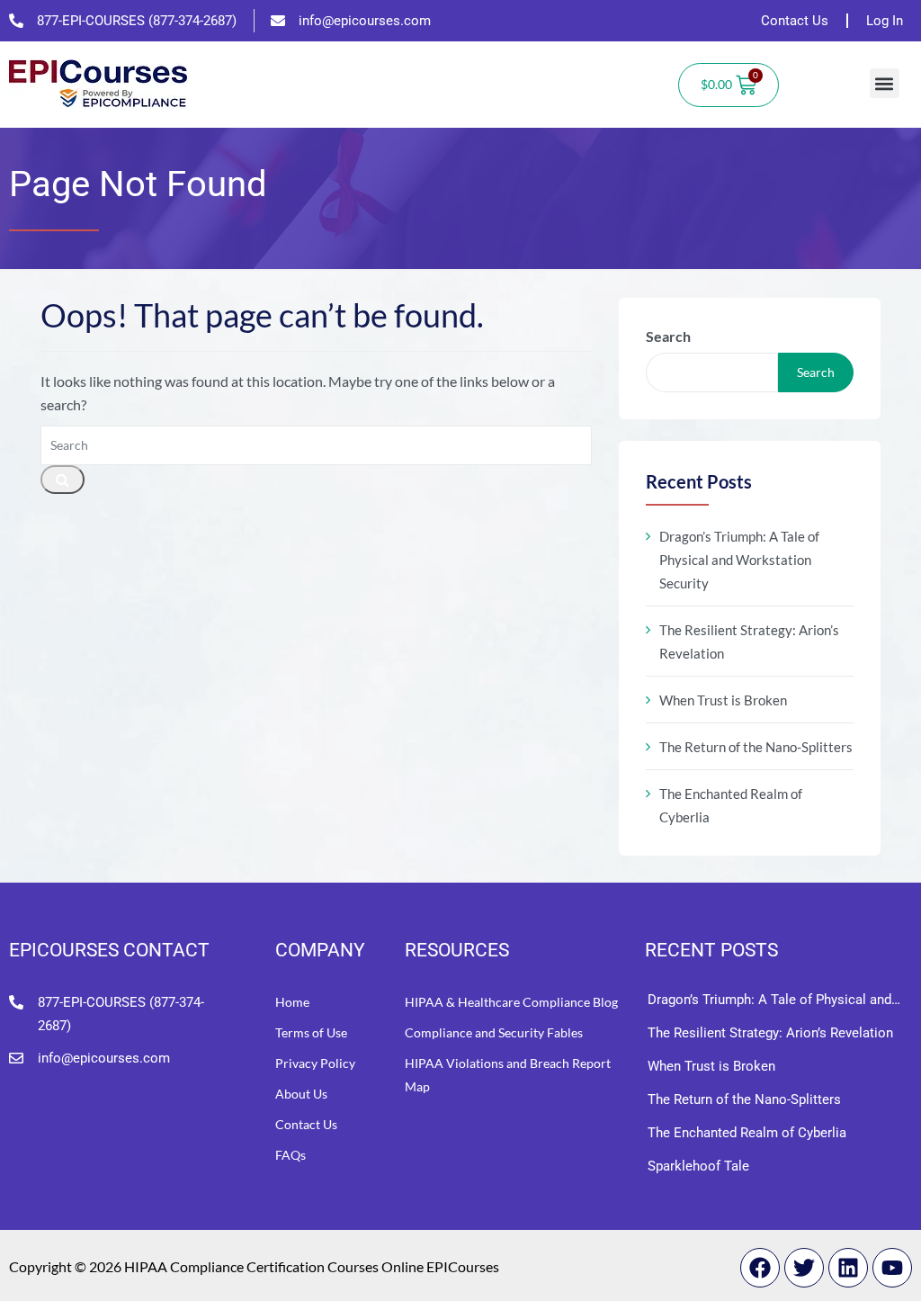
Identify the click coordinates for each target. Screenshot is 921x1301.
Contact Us (794, 21)
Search (668, 336)
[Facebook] (760, 1268)
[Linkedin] (848, 1268)
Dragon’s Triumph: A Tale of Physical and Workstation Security (739, 559)
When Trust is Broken (723, 700)
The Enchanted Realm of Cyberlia (730, 805)
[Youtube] (892, 1268)
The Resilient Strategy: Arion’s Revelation (749, 641)
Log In (884, 21)
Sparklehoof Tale (698, 1166)
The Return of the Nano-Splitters (756, 747)
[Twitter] (804, 1268)
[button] (884, 83)
